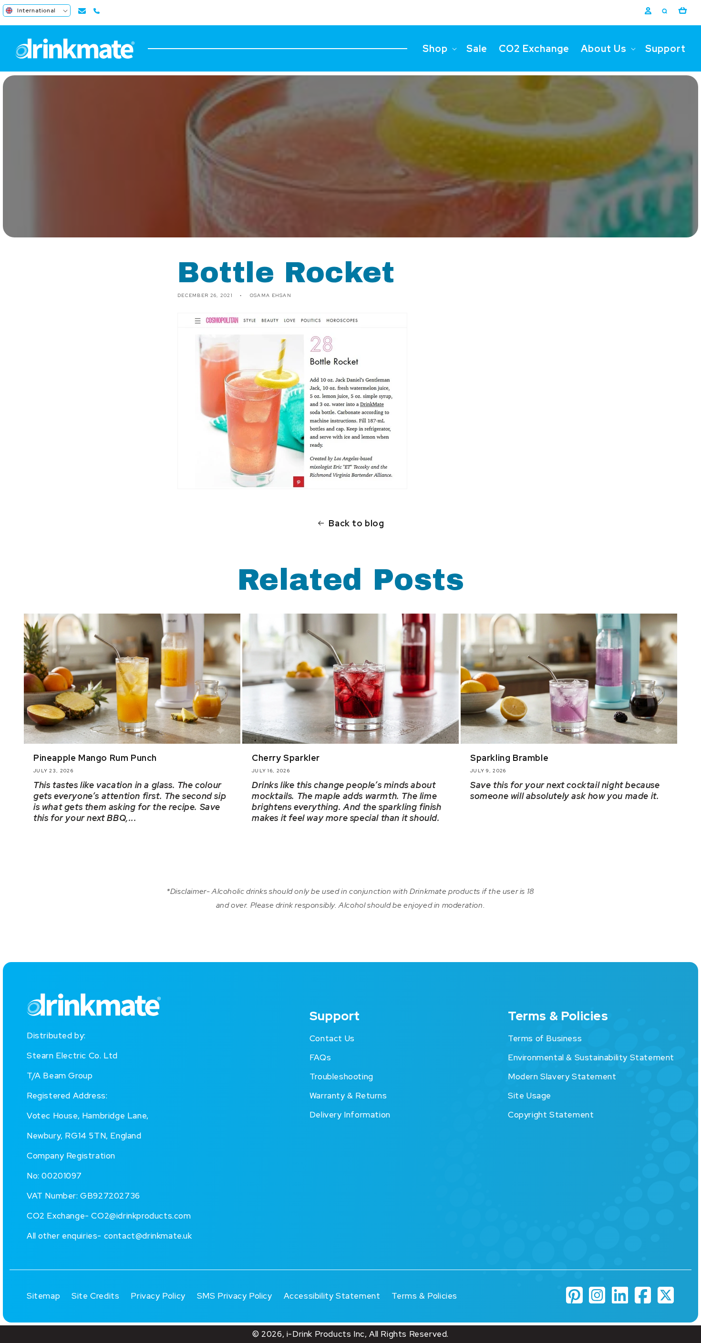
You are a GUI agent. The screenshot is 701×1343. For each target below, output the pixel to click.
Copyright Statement (551, 1114)
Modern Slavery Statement (562, 1076)
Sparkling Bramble (509, 757)
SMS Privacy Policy (234, 1296)
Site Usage (529, 1095)
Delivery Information (350, 1114)
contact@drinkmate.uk (148, 1235)
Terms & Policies (424, 1296)
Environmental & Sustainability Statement (591, 1057)
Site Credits (95, 1296)
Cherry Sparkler (286, 757)
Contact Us (332, 1038)
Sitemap (43, 1296)
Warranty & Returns (348, 1095)
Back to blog (356, 523)
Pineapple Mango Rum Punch (95, 757)
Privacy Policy (158, 1296)
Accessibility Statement (332, 1296)
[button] (37, 10)
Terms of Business (545, 1038)
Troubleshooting (341, 1076)
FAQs (320, 1057)
